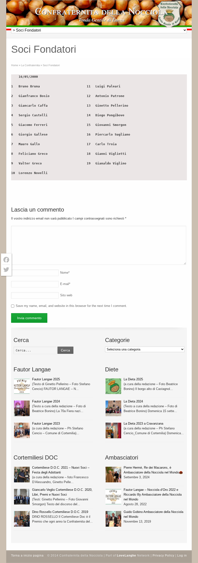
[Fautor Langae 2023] (22, 430)
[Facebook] (6, 260)
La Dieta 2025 (133, 379)
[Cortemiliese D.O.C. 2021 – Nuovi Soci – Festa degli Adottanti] (22, 474)
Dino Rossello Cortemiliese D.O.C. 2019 (60, 512)
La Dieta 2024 (133, 401)
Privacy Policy (163, 555)
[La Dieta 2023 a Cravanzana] (113, 430)
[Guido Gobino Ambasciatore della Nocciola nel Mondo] (113, 519)
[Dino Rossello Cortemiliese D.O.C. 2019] (22, 519)
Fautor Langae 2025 (46, 379)
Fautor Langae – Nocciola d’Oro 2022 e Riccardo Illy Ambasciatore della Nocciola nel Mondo (153, 494)
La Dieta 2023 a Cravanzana (143, 423)
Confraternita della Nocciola (101, 11)
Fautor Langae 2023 (46, 423)
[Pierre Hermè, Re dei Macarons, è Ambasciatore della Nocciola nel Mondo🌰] (113, 474)
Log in (182, 555)
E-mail (65, 284)
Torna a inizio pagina (27, 555)
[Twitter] (6, 269)
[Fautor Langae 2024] (22, 408)
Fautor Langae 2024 (46, 401)
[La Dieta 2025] (113, 386)
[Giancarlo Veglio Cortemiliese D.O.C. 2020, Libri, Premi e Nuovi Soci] (22, 496)
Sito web (66, 295)
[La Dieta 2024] (113, 408)
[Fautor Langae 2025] (22, 386)
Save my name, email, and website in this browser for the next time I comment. (71, 306)
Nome (65, 272)
